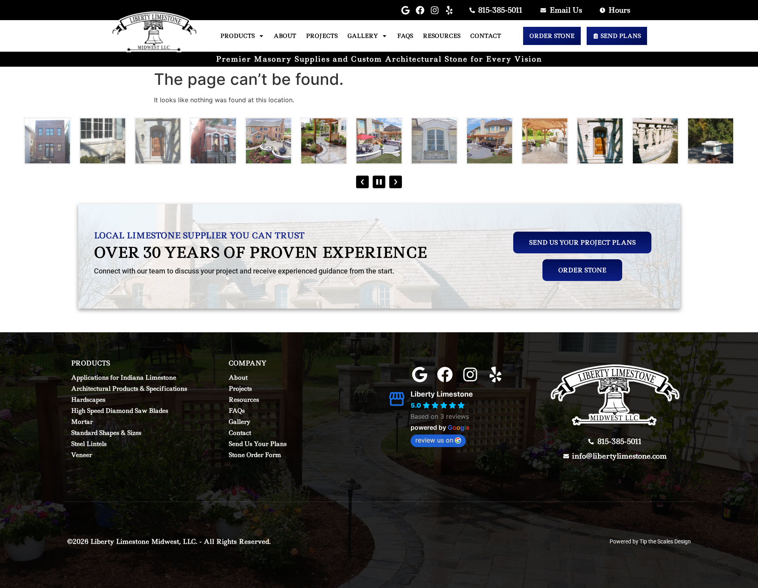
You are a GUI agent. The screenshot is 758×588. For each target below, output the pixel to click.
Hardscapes (88, 399)
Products (237, 36)
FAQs (405, 36)
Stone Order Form (255, 455)
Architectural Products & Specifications (129, 388)
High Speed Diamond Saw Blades (119, 410)
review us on (434, 440)
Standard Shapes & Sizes (106, 433)
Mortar (82, 422)
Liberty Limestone (442, 394)
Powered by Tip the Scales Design (650, 541)
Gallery (362, 36)
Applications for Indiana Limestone (123, 377)
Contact (485, 36)
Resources (441, 36)
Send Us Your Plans (258, 444)
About (285, 36)
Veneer (81, 455)
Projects (322, 36)
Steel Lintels (89, 444)
